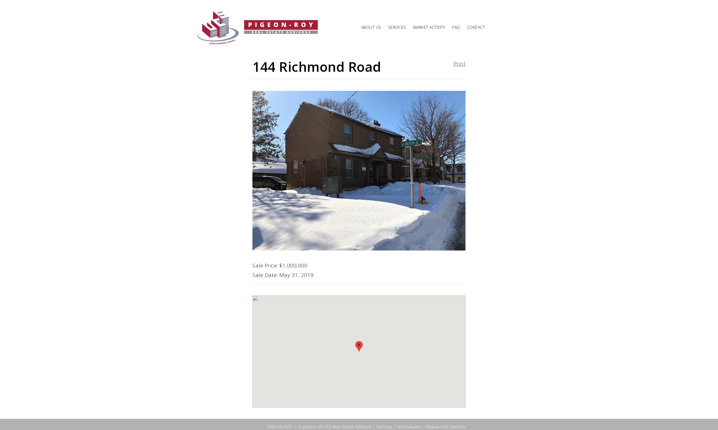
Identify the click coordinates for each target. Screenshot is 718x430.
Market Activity (429, 27)
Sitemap (384, 426)
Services (397, 27)
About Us (371, 27)
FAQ (456, 27)
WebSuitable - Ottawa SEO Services (431, 426)
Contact (476, 27)
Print (460, 63)
